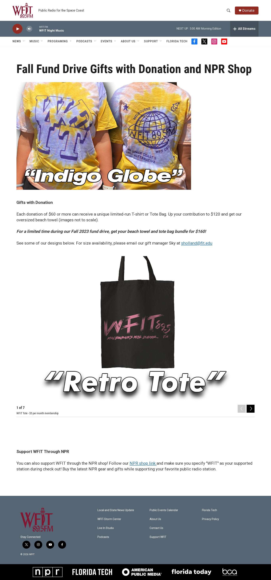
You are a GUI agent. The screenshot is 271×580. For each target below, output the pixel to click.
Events (106, 41)
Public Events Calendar (164, 510)
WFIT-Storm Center (109, 519)
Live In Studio (105, 528)
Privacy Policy (210, 519)
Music (34, 41)
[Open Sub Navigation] (24, 41)
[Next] (251, 409)
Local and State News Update (115, 510)
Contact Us (156, 528)
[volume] (29, 28)
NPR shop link (143, 463)
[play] (17, 29)
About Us (128, 41)
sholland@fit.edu (196, 243)
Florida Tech (176, 41)
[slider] (35, 29)
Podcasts (84, 41)
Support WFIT (158, 537)
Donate (248, 10)
